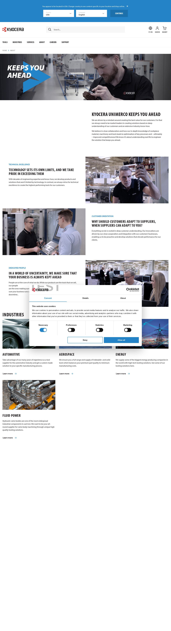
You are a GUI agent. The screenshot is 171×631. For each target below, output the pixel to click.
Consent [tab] (48, 298)
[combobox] (58, 13)
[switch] (71, 330)
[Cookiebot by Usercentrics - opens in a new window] (128, 290)
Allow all (121, 340)
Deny (85, 340)
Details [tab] (85, 298)
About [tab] (123, 298)
